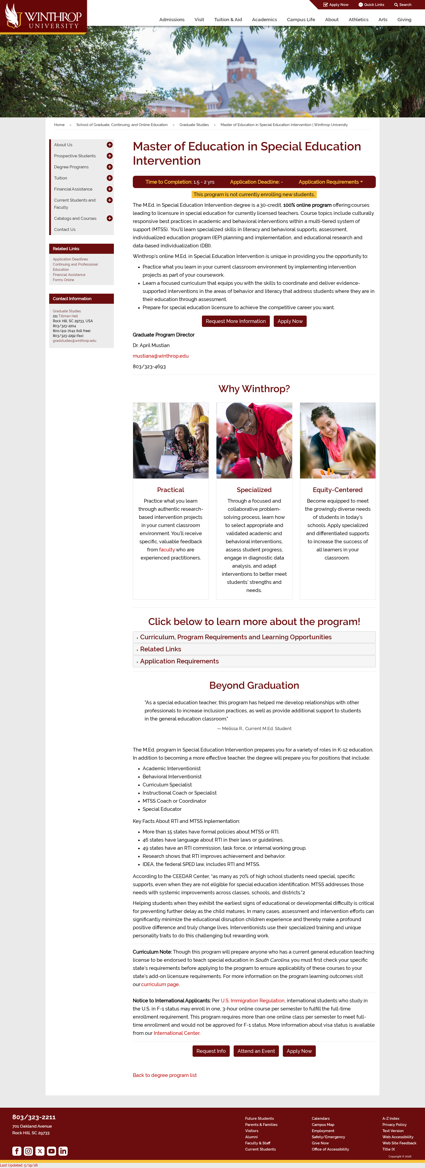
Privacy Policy (394, 1124)
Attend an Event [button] (256, 1051)
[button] (32, 65)
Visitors (251, 1131)
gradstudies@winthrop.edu (74, 341)
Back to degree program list (165, 1075)
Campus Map (323, 1124)
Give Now (320, 1143)
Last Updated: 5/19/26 (19, 1165)
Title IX (388, 1149)
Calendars (321, 1118)
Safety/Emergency (328, 1137)
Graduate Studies (194, 125)
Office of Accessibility (330, 1149)
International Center (176, 1033)
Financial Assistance (69, 275)
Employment (323, 1131)
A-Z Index (390, 1118)
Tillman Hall (68, 316)
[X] (41, 1152)
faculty (167, 550)
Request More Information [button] (236, 321)
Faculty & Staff (257, 1143)
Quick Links (374, 4)
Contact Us (65, 229)
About (332, 19)
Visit (199, 19)
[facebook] (18, 1152)
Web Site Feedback (399, 1143)
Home (59, 125)
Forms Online (63, 280)
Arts (383, 19)
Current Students (260, 1149)
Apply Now (339, 4)
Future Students (259, 1118)
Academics (264, 19)
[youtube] (53, 1152)
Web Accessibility (397, 1137)
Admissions (171, 19)
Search (405, 4)
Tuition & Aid (228, 19)
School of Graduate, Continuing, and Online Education (122, 125)
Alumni (251, 1137)
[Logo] (44, 18)
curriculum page (160, 984)
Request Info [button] (211, 1051)
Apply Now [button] (290, 321)
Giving (404, 19)
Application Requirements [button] (329, 182)
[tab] (254, 637)
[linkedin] (64, 1152)
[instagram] (29, 1152)
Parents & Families (261, 1124)
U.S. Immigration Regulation (253, 1001)
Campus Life (301, 19)
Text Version (393, 1131)
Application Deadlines (70, 259)
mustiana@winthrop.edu (161, 356)
